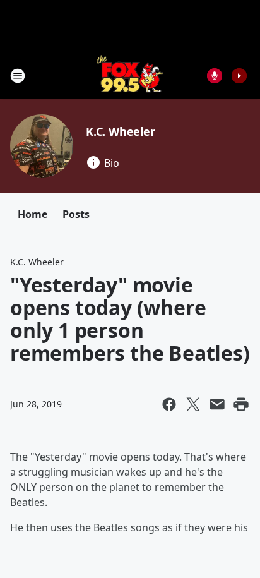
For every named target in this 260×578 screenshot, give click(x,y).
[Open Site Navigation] (17, 75)
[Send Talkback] (214, 75)
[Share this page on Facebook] (169, 404)
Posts (76, 214)
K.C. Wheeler (120, 131)
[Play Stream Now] (239, 75)
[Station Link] (130, 75)
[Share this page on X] (193, 404)
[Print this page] (241, 404)
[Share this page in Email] (217, 404)
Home (32, 214)
